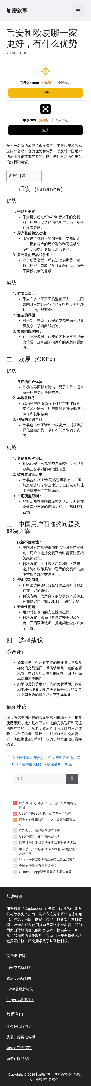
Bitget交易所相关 (20, 1000)
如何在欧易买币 (19, 1059)
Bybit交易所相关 (19, 989)
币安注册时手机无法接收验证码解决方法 (47, 843)
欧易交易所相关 (19, 978)
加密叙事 (17, 10)
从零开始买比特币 (20, 1037)
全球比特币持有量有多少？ (38, 866)
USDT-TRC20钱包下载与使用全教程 (45, 813)
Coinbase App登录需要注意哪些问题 (45, 872)
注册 (45, 93)
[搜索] (72, 779)
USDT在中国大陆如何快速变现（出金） (44, 764)
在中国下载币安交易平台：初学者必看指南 (46, 758)
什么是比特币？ (19, 1026)
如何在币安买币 (19, 1048)
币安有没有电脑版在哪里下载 (39, 830)
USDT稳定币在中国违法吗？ (39, 836)
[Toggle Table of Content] (32, 176)
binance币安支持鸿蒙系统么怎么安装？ (47, 859)
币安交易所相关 (19, 967)
